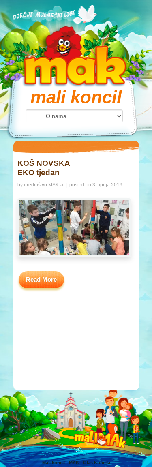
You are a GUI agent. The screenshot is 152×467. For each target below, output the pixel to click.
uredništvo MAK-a (43, 185)
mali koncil (76, 97)
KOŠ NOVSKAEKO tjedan (43, 168)
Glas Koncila (96, 462)
